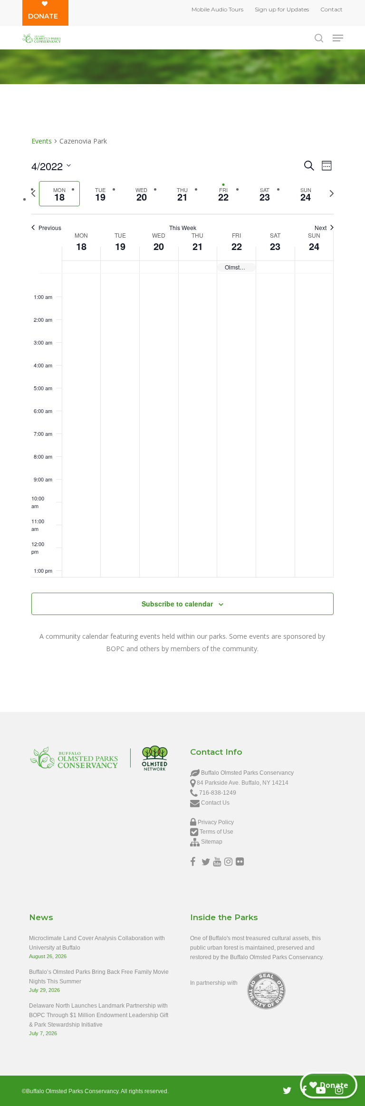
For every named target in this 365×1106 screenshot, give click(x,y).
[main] (182, 399)
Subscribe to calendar (177, 603)
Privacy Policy (216, 822)
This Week (182, 227)
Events (41, 140)
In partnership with (214, 983)
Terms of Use (216, 831)
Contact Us (215, 802)
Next (321, 227)
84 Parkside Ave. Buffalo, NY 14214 (242, 782)
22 (236, 246)
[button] (338, 38)
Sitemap (211, 841)
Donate (43, 16)
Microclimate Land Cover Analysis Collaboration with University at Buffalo (97, 943)
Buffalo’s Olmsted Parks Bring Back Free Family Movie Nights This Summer (99, 977)
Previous (49, 227)
